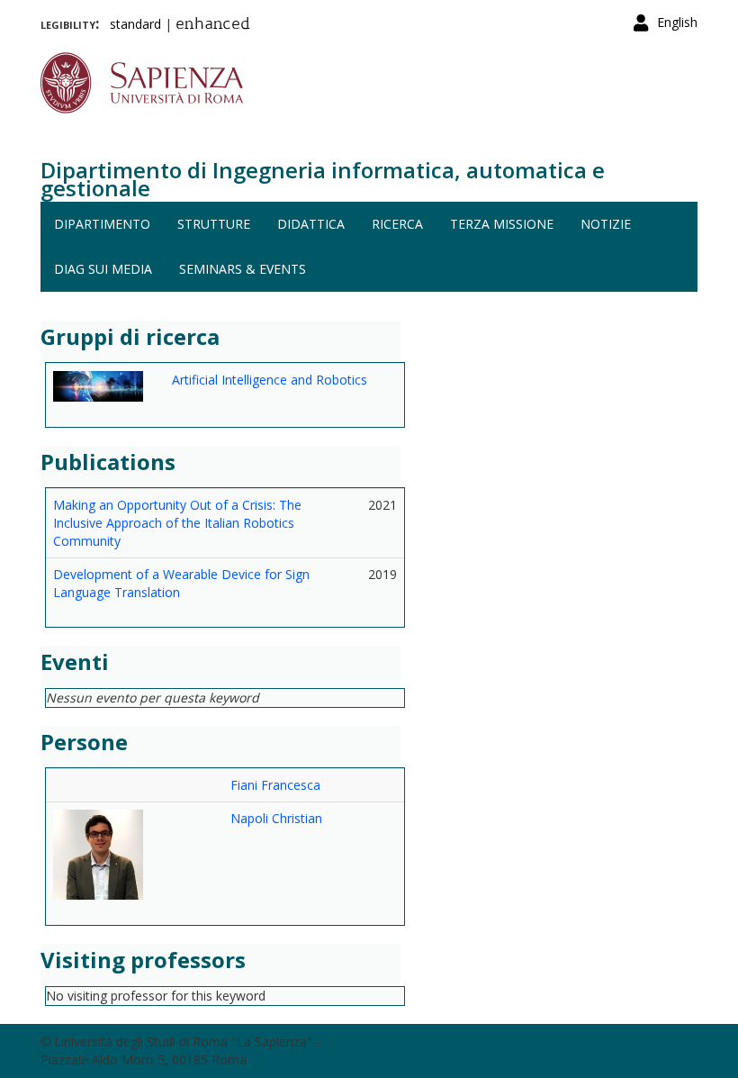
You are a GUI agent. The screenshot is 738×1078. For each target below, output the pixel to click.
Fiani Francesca (275, 784)
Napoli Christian (276, 818)
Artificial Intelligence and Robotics (269, 379)
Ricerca (397, 223)
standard (135, 23)
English (677, 22)
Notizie (605, 223)
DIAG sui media (103, 268)
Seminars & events (242, 268)
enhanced (213, 25)
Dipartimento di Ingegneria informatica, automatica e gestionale (322, 179)
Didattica (311, 223)
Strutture (213, 223)
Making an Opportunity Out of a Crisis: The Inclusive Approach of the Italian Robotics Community (177, 522)
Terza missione (502, 223)
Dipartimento (102, 223)
